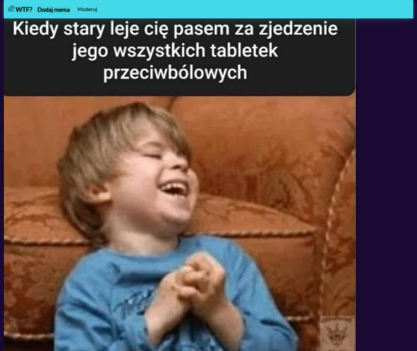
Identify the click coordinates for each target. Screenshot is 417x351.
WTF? (23, 9)
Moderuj (87, 9)
